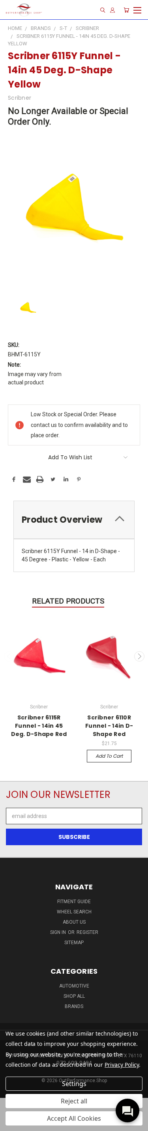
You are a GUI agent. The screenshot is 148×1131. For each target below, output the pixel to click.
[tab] (74, 520)
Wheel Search (74, 912)
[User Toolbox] (112, 10)
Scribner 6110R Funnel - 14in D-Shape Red (109, 726)
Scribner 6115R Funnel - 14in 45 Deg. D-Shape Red (39, 726)
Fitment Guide (74, 901)
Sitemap (74, 942)
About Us (74, 922)
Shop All (74, 996)
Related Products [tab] (68, 601)
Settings (74, 1083)
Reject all (74, 1101)
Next (139, 656)
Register (87, 932)
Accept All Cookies (74, 1118)
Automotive (74, 986)
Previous (9, 656)
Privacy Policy (122, 1064)
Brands (74, 1006)
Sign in (58, 932)
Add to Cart (109, 756)
